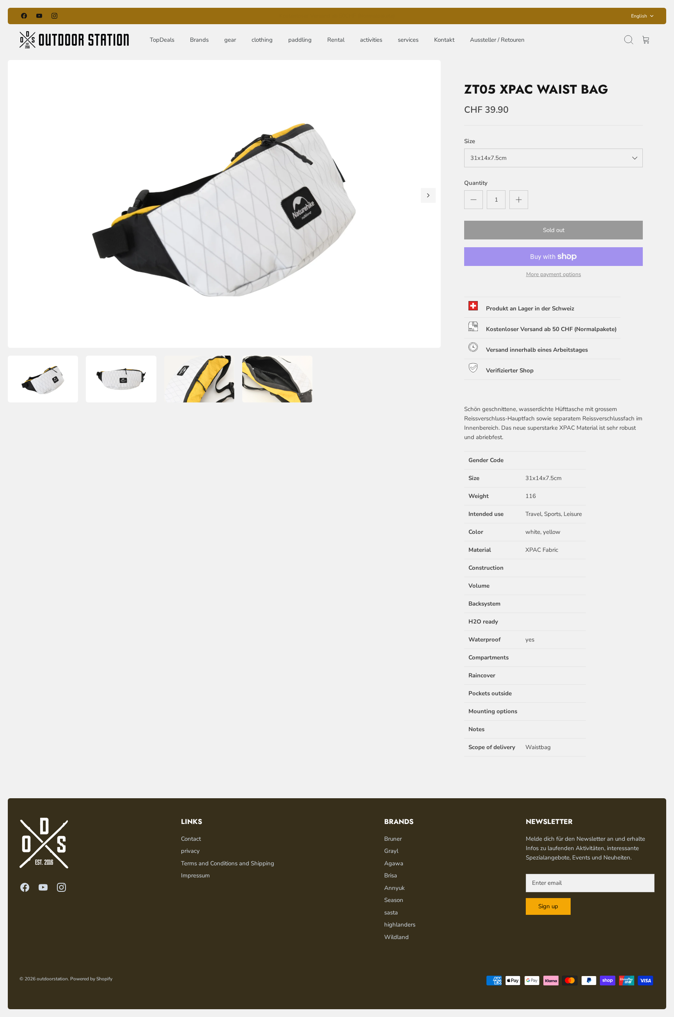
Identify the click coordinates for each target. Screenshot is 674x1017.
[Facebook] (24, 16)
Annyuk (394, 888)
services (408, 40)
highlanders (399, 924)
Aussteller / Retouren (497, 40)
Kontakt (444, 40)
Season (393, 900)
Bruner (393, 839)
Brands (199, 40)
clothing (262, 40)
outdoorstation (52, 979)
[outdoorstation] (74, 39)
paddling (300, 40)
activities (371, 40)
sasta (391, 912)
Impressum (195, 875)
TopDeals (162, 40)
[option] (224, 204)
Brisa (390, 875)
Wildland (396, 937)
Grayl (391, 851)
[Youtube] (39, 16)
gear (230, 40)
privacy (190, 851)
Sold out (553, 230)
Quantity (476, 183)
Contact (191, 839)
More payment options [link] (553, 274)
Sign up (548, 906)
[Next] (437, 16)
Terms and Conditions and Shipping (227, 863)
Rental (335, 40)
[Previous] (237, 16)
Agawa (393, 863)
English (639, 16)
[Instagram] (54, 16)
